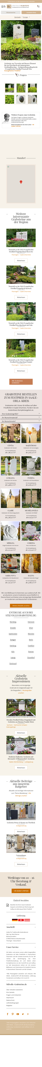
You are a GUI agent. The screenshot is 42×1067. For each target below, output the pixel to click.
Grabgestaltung (21, 826)
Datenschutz (10, 1000)
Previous (3, 40)
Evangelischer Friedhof (12, 71)
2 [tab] (18, 59)
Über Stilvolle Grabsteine (14, 990)
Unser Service (12, 947)
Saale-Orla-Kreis (25, 255)
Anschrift (10, 927)
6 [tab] (24, 59)
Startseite (17, 17)
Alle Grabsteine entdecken (17, 382)
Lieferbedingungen (12, 1003)
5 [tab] (22, 59)
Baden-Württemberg (16, 762)
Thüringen (15, 255)
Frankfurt (31, 645)
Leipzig (13, 657)
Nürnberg (13, 622)
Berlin (31, 640)
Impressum (10, 998)
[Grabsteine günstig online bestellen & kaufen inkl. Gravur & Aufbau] (9, 6)
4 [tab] (21, 59)
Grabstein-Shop (31, 12)
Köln (12, 651)
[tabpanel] (21, 40)
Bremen (31, 651)
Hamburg (13, 645)
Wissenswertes (10, 12)
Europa (25, 17)
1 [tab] (16, 59)
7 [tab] (25, 59)
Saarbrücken (13, 634)
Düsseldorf (31, 657)
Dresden (13, 628)
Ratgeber (9, 1005)
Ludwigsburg (29, 762)
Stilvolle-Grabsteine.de (16, 984)
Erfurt (31, 628)
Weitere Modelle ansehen (21, 606)
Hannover (31, 622)
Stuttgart (13, 640)
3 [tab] (19, 59)
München (31, 634)
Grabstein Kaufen (18, 702)
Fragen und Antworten (13, 995)
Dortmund (13, 663)
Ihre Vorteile (10, 992)
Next (38, 40)
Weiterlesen (21, 261)
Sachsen (9, 725)
